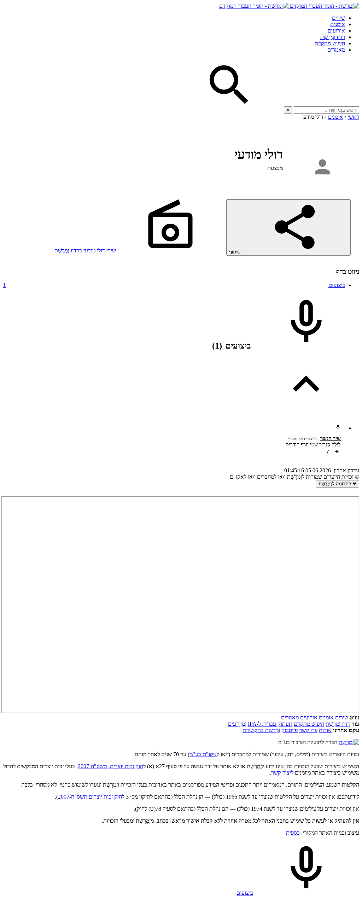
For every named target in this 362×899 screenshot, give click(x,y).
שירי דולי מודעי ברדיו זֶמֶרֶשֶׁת (85, 250)
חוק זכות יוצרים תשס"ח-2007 (90, 797)
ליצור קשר (282, 773)
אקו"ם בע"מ (203, 754)
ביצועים (174, 285)
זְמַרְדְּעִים (237, 724)
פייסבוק (289, 730)
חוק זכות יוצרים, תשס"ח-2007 (110, 766)
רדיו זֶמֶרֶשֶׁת (338, 724)
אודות (325, 730)
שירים (338, 18)
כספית (293, 833)
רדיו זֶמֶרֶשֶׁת (332, 37)
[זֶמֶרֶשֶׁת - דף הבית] (349, 742)
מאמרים (336, 50)
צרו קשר (308, 730)
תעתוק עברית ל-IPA (270, 724)
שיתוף (235, 252)
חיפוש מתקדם (330, 43)
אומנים (337, 24)
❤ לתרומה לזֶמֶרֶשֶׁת (337, 483)
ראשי (353, 117)
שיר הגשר (330, 438)
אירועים (336, 31)
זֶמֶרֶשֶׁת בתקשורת (261, 730)
